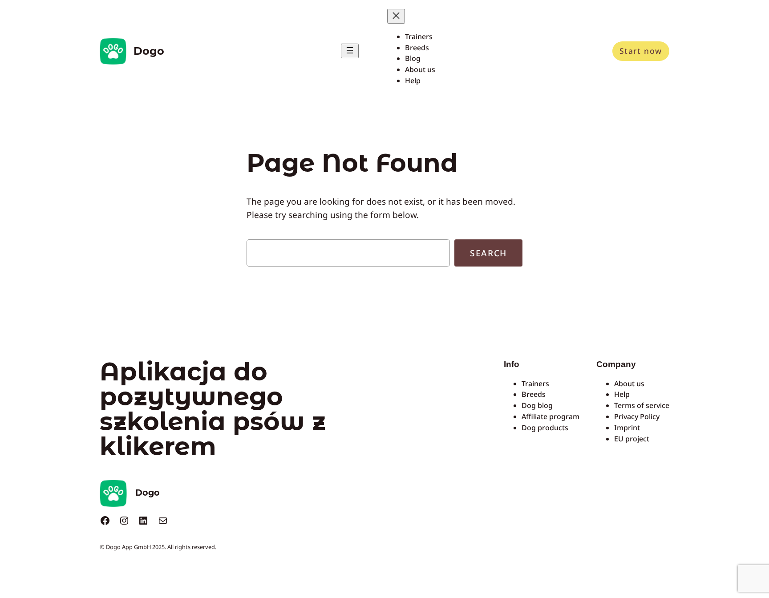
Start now (640, 50)
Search (488, 253)
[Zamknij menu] (396, 16)
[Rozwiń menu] (350, 51)
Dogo (149, 50)
